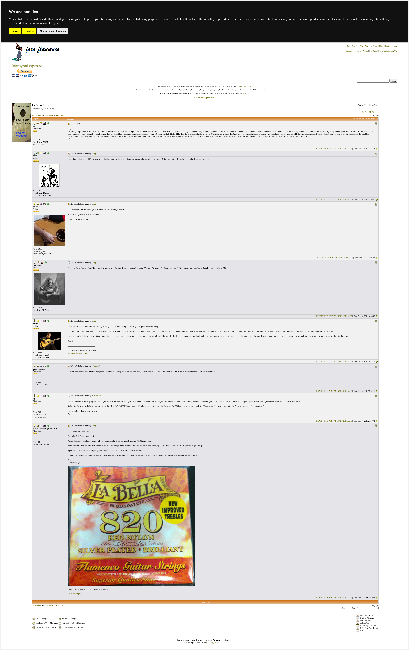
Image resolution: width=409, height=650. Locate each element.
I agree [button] (15, 31)
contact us (246, 93)
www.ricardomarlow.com (77, 353)
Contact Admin (384, 51)
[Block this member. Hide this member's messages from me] (48, 123)
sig (94, 153)
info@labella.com (113, 450)
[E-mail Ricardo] (37, 320)
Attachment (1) (75, 594)
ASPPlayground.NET (214, 642)
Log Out (394, 51)
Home (381, 46)
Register (388, 46)
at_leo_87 (97, 396)
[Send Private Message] (41, 123)
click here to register (244, 86)
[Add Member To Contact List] (44, 123)
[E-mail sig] (37, 123)
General (59, 115)
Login (395, 46)
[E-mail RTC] (37, 153)
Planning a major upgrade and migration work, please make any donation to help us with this (27, 66)
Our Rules (373, 51)
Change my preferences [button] (52, 31)
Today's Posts (350, 51)
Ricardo (96, 366)
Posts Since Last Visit (355, 46)
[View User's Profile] (34, 123)
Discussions (49, 115)
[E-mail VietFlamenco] (37, 366)
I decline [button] (29, 31)
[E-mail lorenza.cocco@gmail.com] (37, 425)
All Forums (36, 115)
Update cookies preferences (204, 98)
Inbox (359, 51)
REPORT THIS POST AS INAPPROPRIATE (334, 149)
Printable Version (371, 112)
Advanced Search (371, 46)
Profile (365, 51)
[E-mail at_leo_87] (37, 204)
